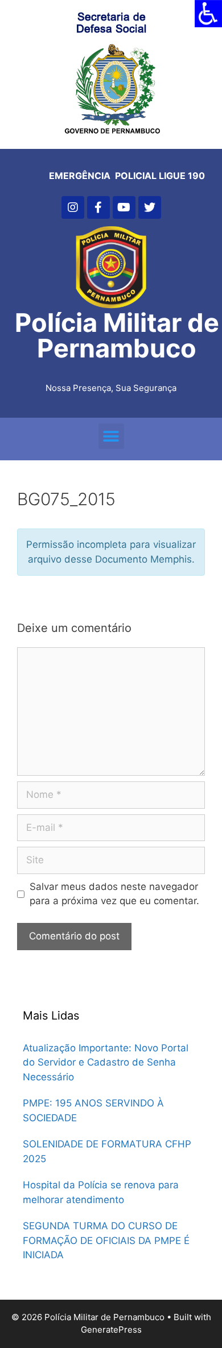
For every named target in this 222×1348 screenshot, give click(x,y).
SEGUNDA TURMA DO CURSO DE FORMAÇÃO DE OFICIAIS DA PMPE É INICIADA (106, 1240)
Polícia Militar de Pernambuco (117, 335)
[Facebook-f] (98, 207)
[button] (111, 436)
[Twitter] (149, 207)
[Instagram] (72, 207)
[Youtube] (124, 207)
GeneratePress (111, 1329)
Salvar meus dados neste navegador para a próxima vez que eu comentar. (114, 894)
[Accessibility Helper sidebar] (208, 13)
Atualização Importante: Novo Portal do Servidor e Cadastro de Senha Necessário (105, 1062)
